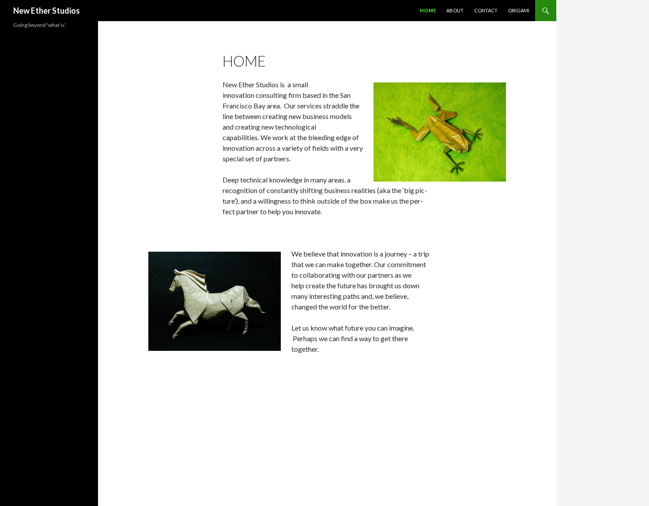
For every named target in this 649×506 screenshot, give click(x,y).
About (455, 10)
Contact (486, 10)
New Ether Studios (46, 10)
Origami (518, 10)
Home (428, 10)
